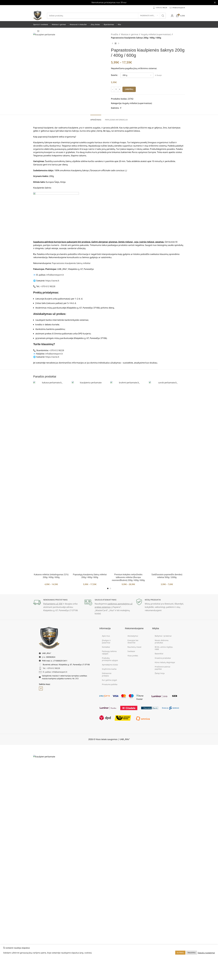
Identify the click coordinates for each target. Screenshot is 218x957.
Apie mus (106, 636)
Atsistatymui (133, 636)
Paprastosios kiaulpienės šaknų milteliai (71, 263)
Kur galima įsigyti (109, 680)
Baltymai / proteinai (163, 636)
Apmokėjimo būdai (110, 664)
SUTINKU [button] (180, 952)
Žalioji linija (160, 673)
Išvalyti (159, 75)
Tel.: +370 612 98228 (51, 668)
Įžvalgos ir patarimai (106, 641)
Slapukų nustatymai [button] (206, 953)
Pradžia (114, 34)
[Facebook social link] (120, 108)
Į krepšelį (129, 89)
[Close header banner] (215, 2)
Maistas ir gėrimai (129, 34)
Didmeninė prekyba (106, 674)
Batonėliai (159, 653)
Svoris (114, 75)
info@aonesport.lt (55, 274)
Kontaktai (106, 647)
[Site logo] (37, 15)
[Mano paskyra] (172, 15)
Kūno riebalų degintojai (165, 662)
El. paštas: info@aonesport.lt (55, 672)
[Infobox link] (160, 7)
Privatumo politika (109, 684)
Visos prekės (133, 655)
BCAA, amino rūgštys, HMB (164, 648)
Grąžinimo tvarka (109, 669)
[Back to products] (115, 43)
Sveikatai (131, 651)
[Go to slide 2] (110, 588)
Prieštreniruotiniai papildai (162, 667)
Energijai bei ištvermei (133, 641)
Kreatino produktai (163, 658)
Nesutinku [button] (191, 952)
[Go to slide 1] (107, 588)
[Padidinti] (38, 31)
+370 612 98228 (47, 286)
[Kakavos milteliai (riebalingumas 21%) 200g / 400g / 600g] (51, 476)
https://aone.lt (52, 280)
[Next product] (118, 43)
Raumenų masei (134, 647)
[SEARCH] (163, 16)
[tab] (95, 118)
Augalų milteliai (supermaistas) (156, 34)
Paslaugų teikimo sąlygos (109, 652)
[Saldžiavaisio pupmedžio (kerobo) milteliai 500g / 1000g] (167, 476)
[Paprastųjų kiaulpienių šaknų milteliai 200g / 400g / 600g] (90, 476)
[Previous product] (112, 43)
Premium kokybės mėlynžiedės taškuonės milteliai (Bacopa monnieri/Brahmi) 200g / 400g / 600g (128, 577)
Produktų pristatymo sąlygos (110, 659)
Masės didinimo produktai (161, 641)
